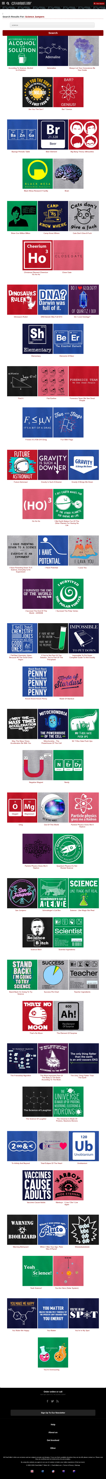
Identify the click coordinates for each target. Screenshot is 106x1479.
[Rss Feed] (57, 1401)
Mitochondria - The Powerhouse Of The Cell (51, 742)
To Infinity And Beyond (21, 1163)
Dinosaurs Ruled (21, 317)
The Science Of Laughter (36, 1119)
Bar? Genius (67, 109)
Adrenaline (51, 68)
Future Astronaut (21, 482)
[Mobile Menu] (2, 3)
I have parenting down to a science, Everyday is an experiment (20, 570)
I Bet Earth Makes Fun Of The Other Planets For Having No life (67, 523)
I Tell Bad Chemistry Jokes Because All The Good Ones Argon (20, 657)
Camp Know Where (51, 233)
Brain (67, 191)
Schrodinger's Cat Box (51, 910)
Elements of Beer (67, 356)
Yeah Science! (36, 1288)
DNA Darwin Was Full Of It (51, 317)
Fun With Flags (67, 440)
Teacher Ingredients (82, 992)
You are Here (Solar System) (67, 1288)
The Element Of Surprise (67, 1033)
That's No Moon (36, 1033)
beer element (51, 152)
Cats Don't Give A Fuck (82, 233)
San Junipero (20, 910)
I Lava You (82, 568)
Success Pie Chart (51, 992)
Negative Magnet (36, 782)
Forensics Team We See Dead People (82, 399)
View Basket (100, 3)
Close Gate (66, 272)
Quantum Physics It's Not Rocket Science (67, 867)
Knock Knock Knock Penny (36, 699)
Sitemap (77, 1465)
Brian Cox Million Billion (20, 233)
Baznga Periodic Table (21, 152)
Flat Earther (51, 398)
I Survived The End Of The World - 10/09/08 (36, 612)
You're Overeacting (51, 1370)
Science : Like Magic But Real (82, 910)
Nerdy (66, 782)
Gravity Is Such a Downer (51, 482)
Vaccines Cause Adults (36, 1202)
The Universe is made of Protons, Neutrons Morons (67, 1120)
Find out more (79, 1462)
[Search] (9, 3)
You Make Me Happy (20, 1330)
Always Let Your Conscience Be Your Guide (82, 69)
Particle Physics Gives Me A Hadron (82, 826)
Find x (20, 398)
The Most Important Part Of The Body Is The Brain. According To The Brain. (51, 1077)
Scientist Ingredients (67, 949)
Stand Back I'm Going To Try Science (20, 993)
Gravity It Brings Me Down (82, 482)
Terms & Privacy (68, 1465)
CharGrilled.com (56, 1465)
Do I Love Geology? (82, 317)
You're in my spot (82, 1330)
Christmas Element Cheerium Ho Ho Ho (36, 273)
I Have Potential (51, 568)
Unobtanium (82, 1163)
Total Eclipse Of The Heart (51, 1163)
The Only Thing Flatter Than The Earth (82, 1076)
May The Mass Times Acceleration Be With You (20, 742)
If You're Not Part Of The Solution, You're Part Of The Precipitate (51, 657)
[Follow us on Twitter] (52, 1401)
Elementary (36, 356)
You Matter (51, 1330)
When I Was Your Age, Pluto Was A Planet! (51, 1248)
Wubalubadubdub (82, 1247)
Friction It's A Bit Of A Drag (36, 440)
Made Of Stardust (67, 699)
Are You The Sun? (36, 109)
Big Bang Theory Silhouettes (82, 152)
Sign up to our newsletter (53, 1413)
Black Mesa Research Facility (36, 191)
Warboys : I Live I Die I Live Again (67, 1203)
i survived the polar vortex (67, 611)
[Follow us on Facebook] (47, 1401)
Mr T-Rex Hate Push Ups (82, 741)
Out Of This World (51, 825)
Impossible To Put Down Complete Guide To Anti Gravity (82, 656)
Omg (21, 825)
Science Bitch (36, 949)
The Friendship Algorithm (20, 1075)
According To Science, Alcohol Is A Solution (21, 69)
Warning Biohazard (20, 1247)
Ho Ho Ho (36, 521)
